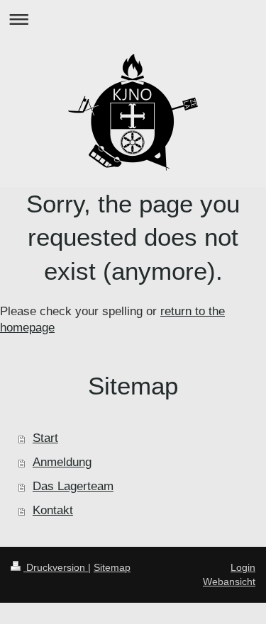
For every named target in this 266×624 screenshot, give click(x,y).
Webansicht (229, 581)
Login (243, 567)
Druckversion (55, 567)
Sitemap (112, 567)
